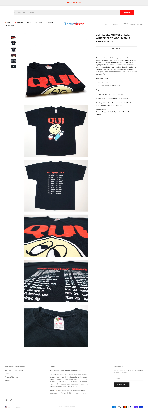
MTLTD (29, 22)
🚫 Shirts (49, 22)
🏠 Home (8, 22)
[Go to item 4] (13, 55)
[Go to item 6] (13, 66)
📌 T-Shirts (19, 22)
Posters (39, 22)
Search (127, 12)
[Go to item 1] (13, 36)
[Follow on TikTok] (11, 400)
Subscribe (122, 384)
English (116, 24)
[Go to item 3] (13, 49)
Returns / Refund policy (14, 370)
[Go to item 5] (13, 61)
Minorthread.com (66, 379)
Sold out (116, 48)
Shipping (8, 380)
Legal (7, 374)
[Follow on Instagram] (6, 400)
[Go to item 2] (13, 43)
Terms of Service (11, 377)
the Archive (9, 25)
